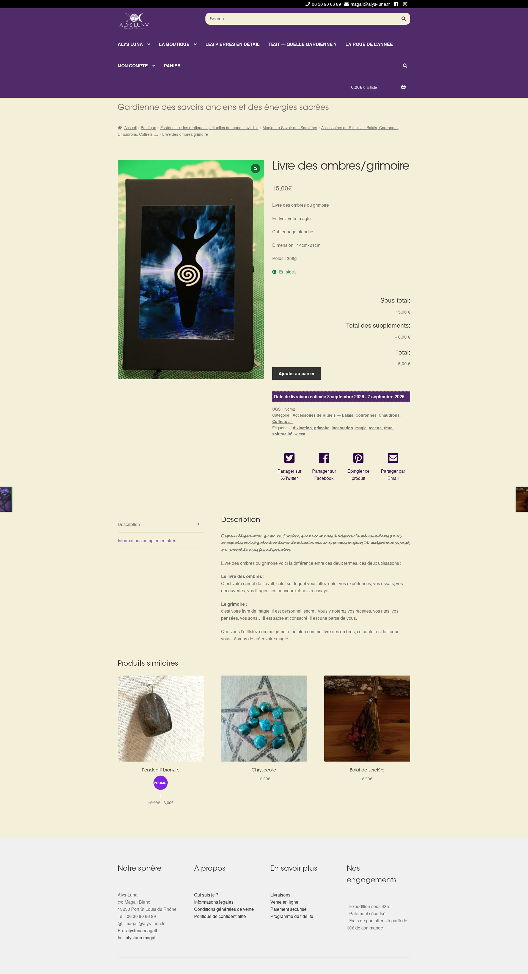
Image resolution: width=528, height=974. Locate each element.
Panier (172, 65)
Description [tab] (129, 524)
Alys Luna (130, 44)
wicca (300, 433)
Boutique (148, 127)
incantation (342, 427)
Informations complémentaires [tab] (147, 540)
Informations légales (213, 902)
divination (302, 427)
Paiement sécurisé (288, 909)
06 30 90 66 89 (326, 4)
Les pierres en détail (232, 44)
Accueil (130, 127)
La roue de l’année (369, 44)
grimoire (321, 427)
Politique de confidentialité (220, 916)
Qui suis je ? (206, 895)
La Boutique (174, 44)
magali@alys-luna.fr (370, 4)
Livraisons (280, 895)
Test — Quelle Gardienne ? (302, 44)
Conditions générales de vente (224, 909)
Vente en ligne (284, 902)
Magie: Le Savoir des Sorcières (290, 127)
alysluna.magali (141, 930)
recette (375, 427)
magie (361, 427)
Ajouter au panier (297, 373)
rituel (389, 427)
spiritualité (282, 433)
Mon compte (133, 65)
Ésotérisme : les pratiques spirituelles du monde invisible (209, 127)
